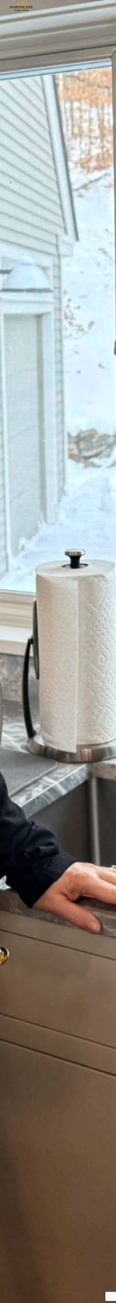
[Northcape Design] (22, 7)
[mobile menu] (111, 6)
